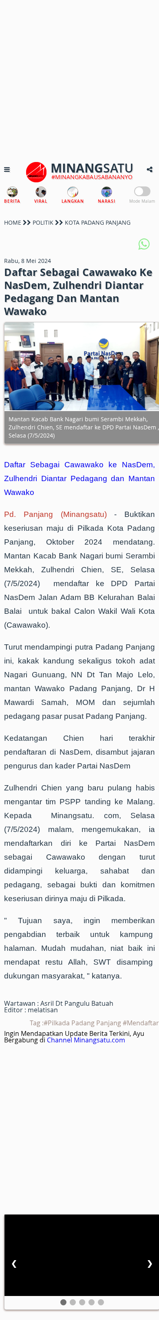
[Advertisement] (79, 79)
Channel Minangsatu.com (86, 1039)
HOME (12, 222)
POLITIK (43, 222)
